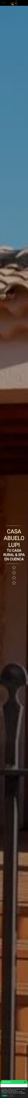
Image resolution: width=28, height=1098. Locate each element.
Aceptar (4, 1095)
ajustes (23, 1093)
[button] (3, 3)
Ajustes (11, 1095)
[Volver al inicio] (14, 3)
